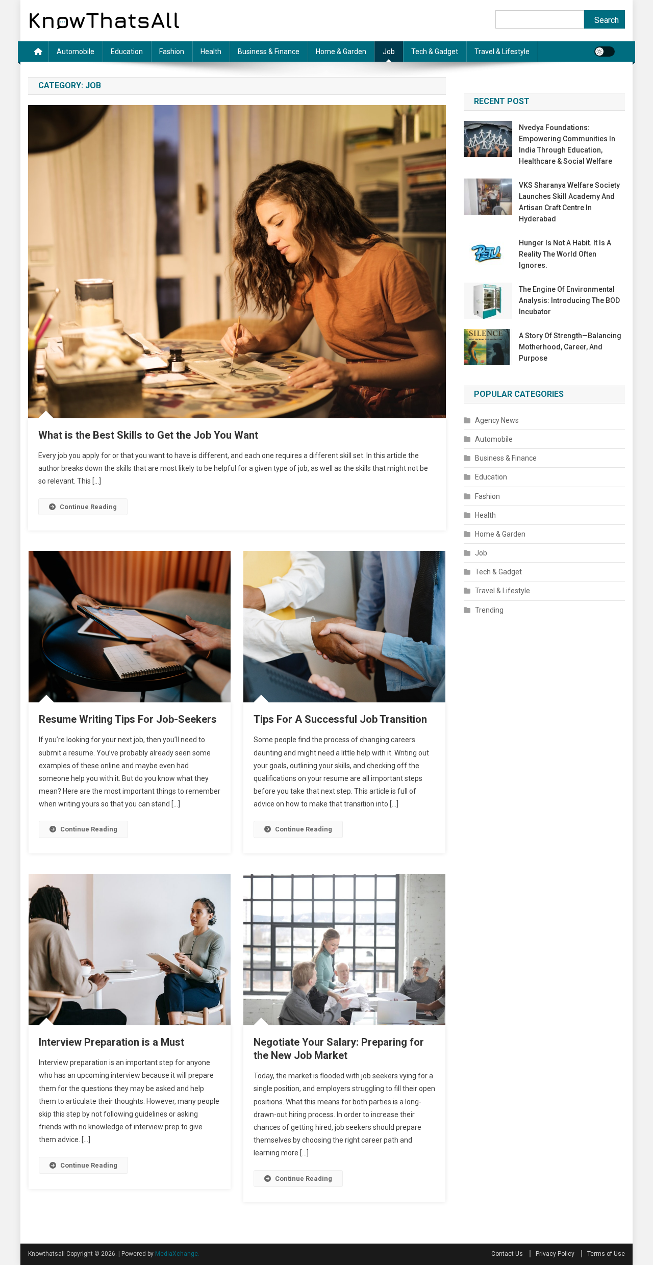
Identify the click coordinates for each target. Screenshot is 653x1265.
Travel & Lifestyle (502, 51)
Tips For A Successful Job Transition (340, 719)
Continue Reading (88, 507)
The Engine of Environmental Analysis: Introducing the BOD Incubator (569, 300)
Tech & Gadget (434, 51)
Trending (489, 610)
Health (210, 51)
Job (389, 51)
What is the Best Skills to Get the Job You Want (148, 435)
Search (606, 20)
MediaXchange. (177, 1253)
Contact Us (507, 1253)
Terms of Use (606, 1253)
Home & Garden (341, 51)
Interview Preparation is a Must (111, 1042)
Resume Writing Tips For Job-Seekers (128, 719)
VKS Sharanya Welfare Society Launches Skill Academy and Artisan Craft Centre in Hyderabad (569, 202)
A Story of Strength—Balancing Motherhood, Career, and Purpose (570, 347)
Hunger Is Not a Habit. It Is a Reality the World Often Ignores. (565, 254)
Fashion (171, 51)
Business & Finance (268, 51)
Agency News (497, 420)
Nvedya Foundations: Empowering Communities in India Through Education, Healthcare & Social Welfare (567, 144)
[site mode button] (604, 51)
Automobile (75, 51)
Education (127, 51)
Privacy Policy (555, 1253)
